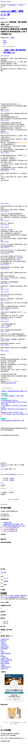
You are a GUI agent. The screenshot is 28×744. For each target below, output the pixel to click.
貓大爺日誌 (3, 641)
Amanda (2, 642)
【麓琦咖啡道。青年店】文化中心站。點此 (11, 412)
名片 (4, 44)
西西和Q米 (3, 656)
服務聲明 (16, 723)
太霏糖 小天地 (4, 668)
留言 (14, 474)
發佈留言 (3, 494)
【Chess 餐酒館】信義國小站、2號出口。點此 (12, 395)
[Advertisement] (14, 87)
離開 (8, 741)
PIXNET (6, 722)
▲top (2, 482)
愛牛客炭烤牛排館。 (12, 383)
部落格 (5, 42)
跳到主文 (3, 18)
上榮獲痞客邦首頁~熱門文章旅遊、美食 (13, 524)
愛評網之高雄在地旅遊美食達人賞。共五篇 (14, 526)
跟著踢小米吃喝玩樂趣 (6, 660)
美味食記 (11, 478)
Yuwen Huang (4, 645)
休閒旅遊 (12, 37)
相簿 (4, 40)
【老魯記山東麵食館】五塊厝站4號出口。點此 (12, 420)
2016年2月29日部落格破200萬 (9, 531)
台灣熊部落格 (4, 648)
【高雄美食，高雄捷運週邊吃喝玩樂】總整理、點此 (14, 391)
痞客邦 (11, 474)
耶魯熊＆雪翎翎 (5, 647)
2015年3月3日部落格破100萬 (12, 527)
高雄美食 (11, 480)
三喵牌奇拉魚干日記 (6, 666)
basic (2, 650)
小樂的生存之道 (5, 639)
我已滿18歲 (3, 741)
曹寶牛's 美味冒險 (5, 663)
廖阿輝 (2, 651)
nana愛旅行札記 (4, 658)
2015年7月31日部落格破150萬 (9, 529)
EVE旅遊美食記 (5, 661)
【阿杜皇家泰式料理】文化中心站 (9, 400)
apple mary (3, 466)
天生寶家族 (3, 644)
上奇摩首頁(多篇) (7, 522)
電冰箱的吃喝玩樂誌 (6, 653)
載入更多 (3, 485)
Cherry (2, 654)
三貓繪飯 (3, 665)
